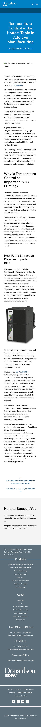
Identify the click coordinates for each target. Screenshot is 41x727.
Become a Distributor (20, 616)
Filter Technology (21, 574)
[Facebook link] (13, 701)
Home (6, 549)
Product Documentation (20, 581)
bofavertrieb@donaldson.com (23, 661)
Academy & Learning (20, 610)
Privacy (10, 690)
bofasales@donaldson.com (23, 635)
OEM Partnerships (20, 613)
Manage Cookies (20, 696)
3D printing (19, 85)
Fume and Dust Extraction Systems (20, 564)
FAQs (20, 603)
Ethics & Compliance (20, 607)
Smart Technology (20, 571)
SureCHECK (21, 577)
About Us (20, 600)
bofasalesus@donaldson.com (23, 649)
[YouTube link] (27, 701)
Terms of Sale (28, 690)
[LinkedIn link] (22, 701)
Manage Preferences (25, 693)
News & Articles (26, 49)
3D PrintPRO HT (22, 372)
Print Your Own (20, 587)
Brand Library (20, 620)
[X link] (18, 701)
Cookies (18, 690)
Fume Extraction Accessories (20, 568)
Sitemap (12, 693)
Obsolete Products (20, 584)
